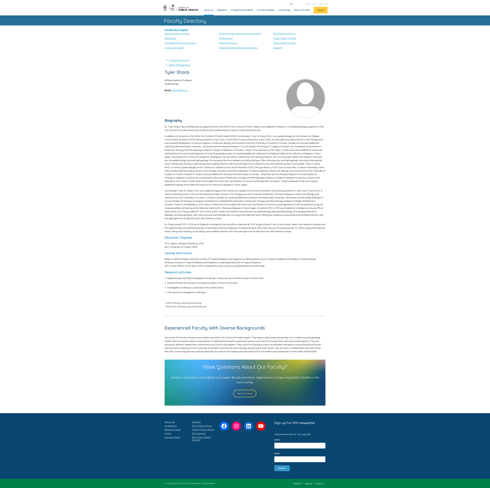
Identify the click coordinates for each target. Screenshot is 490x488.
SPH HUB (323, 4)
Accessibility (297, 483)
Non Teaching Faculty (284, 34)
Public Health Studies (284, 43)
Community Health (174, 48)
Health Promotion (228, 43)
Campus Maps (172, 437)
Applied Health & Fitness (177, 34)
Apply (320, 10)
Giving (168, 433)
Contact (196, 422)
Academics (170, 426)
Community (284, 10)
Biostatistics (170, 38)
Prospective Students (242, 10)
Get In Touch (244, 394)
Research (222, 10)
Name (277, 440)
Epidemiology (226, 38)
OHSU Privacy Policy (203, 429)
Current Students (265, 10)
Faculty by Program (176, 30)
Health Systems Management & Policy (238, 48)
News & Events (302, 10)
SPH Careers (199, 433)
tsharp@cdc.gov (180, 90)
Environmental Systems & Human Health (240, 34)
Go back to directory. (179, 60)
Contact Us (319, 483)
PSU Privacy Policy (202, 426)
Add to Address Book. (180, 65)
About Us (208, 10)
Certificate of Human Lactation (180, 43)
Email (277, 453)
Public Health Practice (284, 38)
